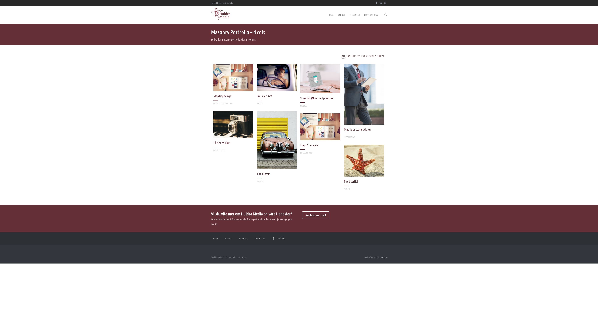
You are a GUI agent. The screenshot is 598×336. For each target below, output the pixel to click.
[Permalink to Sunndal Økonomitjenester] (320, 87)
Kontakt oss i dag (228, 3)
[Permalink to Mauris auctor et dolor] (364, 103)
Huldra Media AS (381, 257)
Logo (364, 56)
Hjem (331, 15)
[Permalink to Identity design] (233, 86)
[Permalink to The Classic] (277, 148)
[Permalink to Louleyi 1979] (277, 86)
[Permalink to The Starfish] (364, 169)
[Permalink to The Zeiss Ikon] (233, 133)
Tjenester (354, 15)
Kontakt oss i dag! (316, 215)
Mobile (372, 56)
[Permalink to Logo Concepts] (320, 135)
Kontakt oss (371, 15)
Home (215, 238)
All (343, 56)
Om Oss (341, 15)
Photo (381, 56)
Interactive (353, 56)
